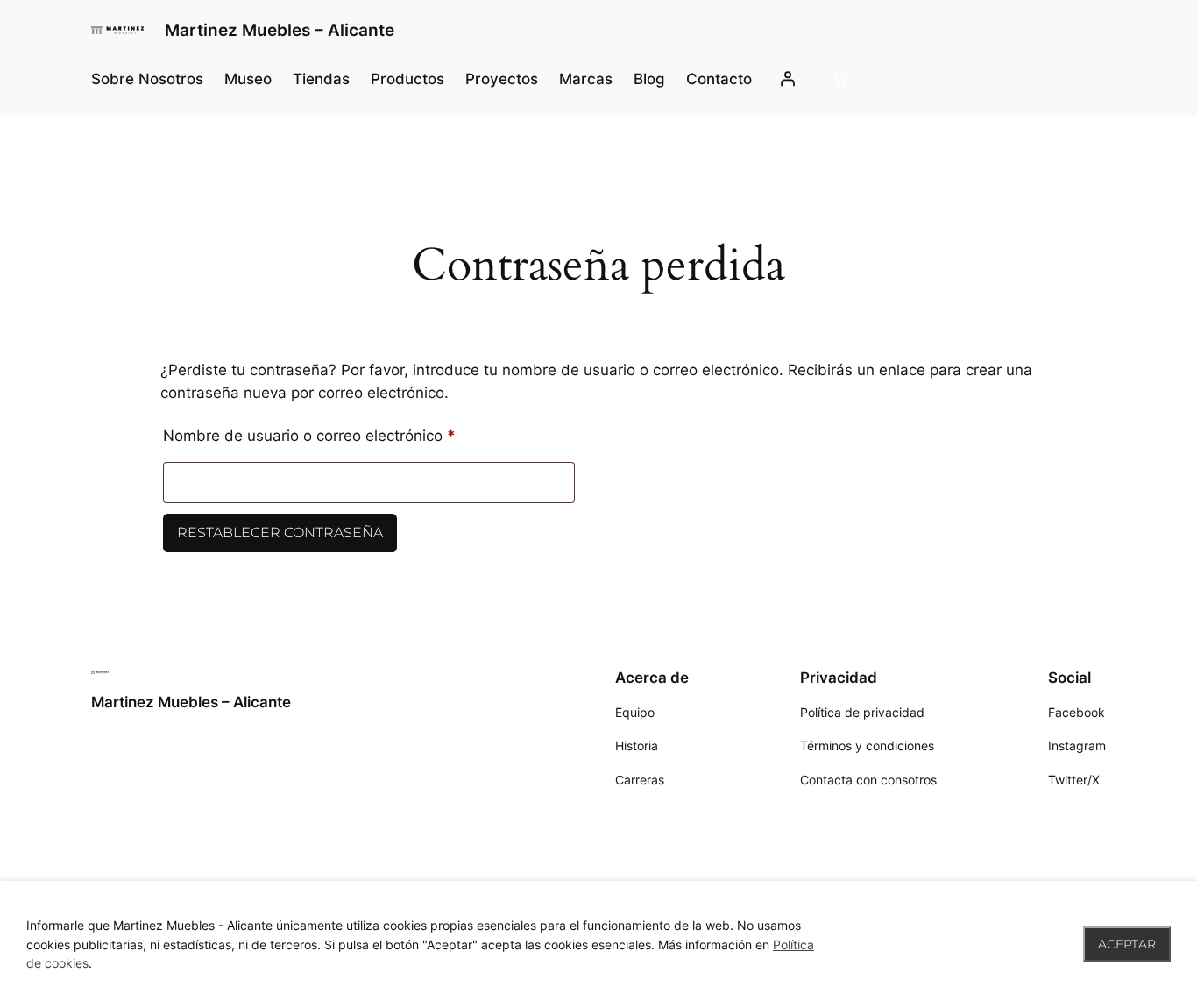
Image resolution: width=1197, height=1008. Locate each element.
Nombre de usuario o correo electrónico (347, 433)
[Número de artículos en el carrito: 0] (839, 78)
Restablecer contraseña (280, 532)
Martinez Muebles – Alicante (279, 29)
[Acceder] (786, 78)
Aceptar (1127, 944)
